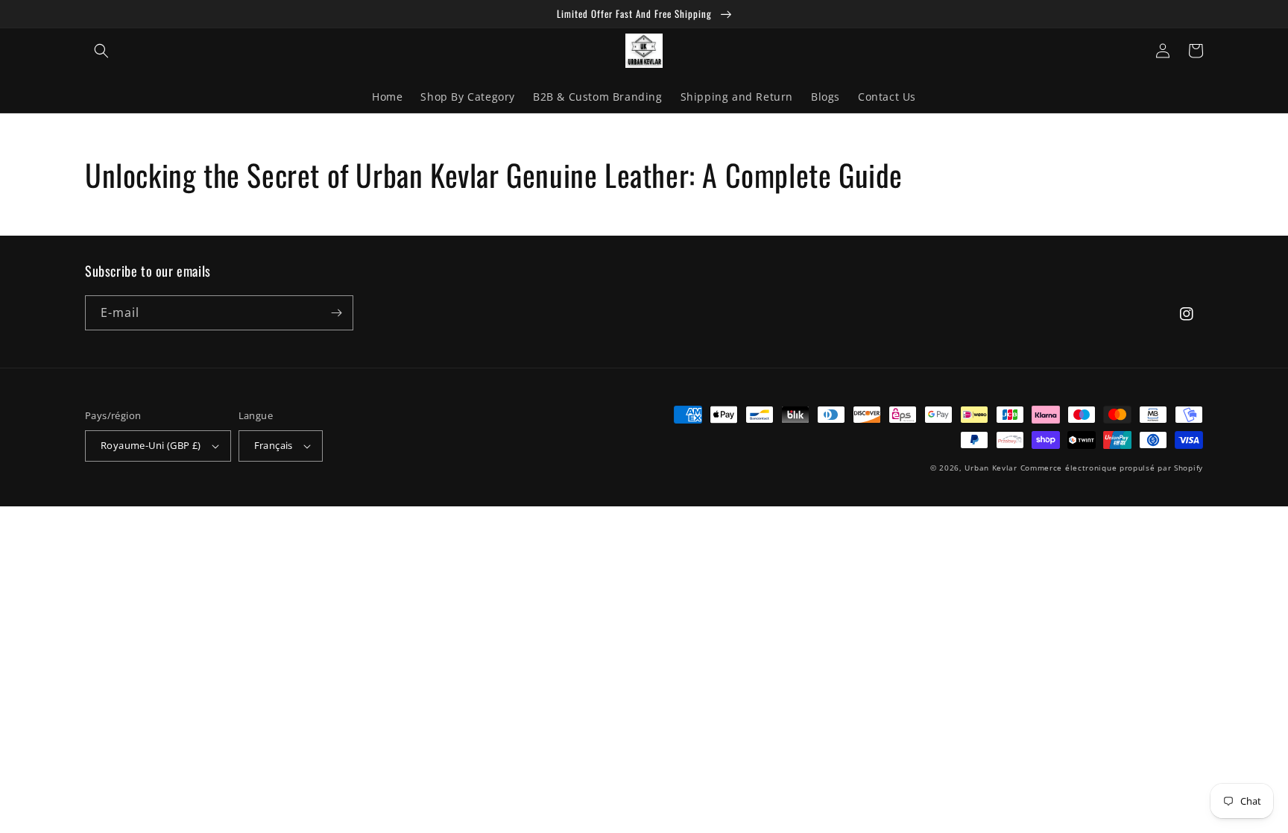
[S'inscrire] (336, 312)
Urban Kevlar (991, 467)
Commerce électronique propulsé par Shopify (1111, 467)
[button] (101, 50)
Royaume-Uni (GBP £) (151, 445)
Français (273, 445)
